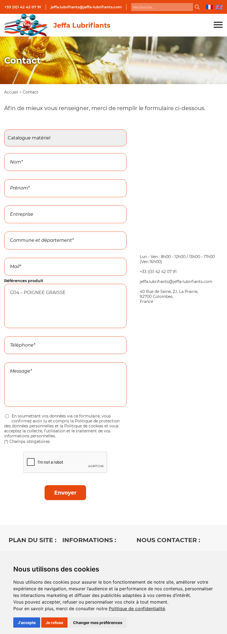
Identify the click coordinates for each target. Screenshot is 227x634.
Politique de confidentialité (137, 608)
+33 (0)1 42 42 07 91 (22, 7)
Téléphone (16, 333)
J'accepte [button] (27, 622)
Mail (9, 254)
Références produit (23, 280)
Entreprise (14, 202)
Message (14, 359)
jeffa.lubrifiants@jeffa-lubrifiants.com (86, 7)
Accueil (11, 92)
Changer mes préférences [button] (97, 622)
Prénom (13, 176)
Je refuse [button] (54, 622)
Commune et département (33, 228)
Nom (10, 150)
